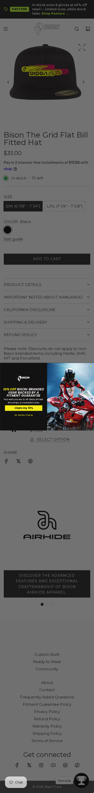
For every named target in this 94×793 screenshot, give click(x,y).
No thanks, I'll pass (24, 414)
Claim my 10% (23, 408)
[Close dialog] (90, 366)
